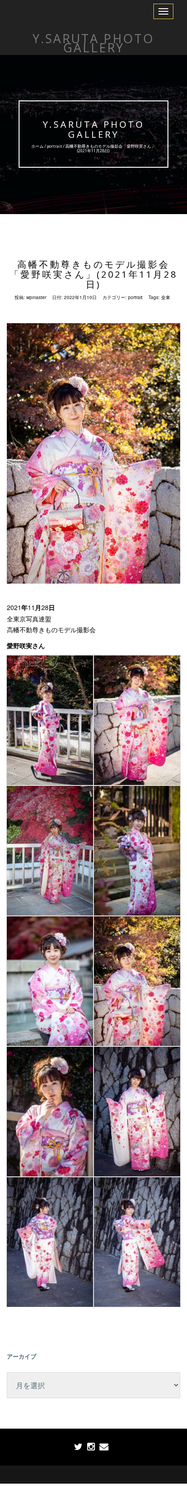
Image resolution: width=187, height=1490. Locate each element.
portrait (55, 146)
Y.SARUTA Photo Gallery (93, 129)
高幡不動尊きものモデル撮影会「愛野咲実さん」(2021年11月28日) (93, 274)
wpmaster (36, 297)
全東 (165, 297)
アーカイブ (21, 1356)
